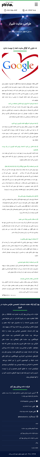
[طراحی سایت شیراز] (7, 6)
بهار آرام (15, 454)
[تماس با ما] (29, 10)
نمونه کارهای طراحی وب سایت (30, 428)
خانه (37, 424)
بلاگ (36, 443)
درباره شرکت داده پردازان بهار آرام (29, 433)
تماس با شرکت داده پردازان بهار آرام (28, 438)
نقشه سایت (35, 448)
